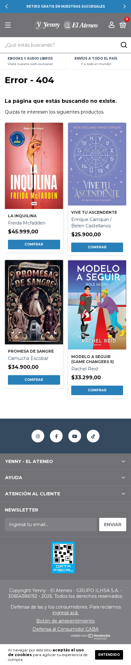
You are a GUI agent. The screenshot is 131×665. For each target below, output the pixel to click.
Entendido (109, 655)
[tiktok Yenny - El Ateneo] (93, 436)
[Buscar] (123, 45)
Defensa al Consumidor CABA (65, 629)
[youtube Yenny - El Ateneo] (74, 436)
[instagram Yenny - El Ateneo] (37, 436)
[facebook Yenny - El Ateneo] (56, 436)
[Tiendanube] (91, 638)
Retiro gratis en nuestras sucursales (65, 6)
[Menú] (9, 25)
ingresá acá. (65, 613)
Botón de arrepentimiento (65, 621)
